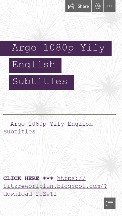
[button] (78, 6)
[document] (61, 108)
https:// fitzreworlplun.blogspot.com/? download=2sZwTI (55, 186)
